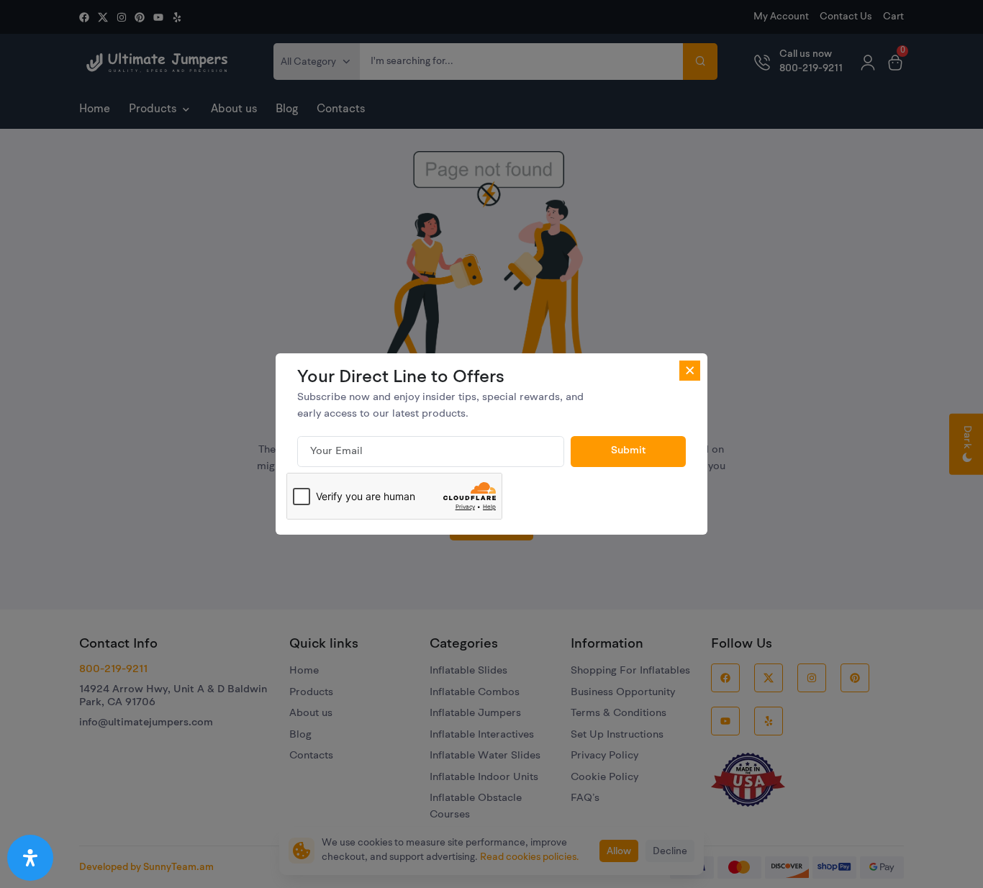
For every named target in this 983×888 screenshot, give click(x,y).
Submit (628, 450)
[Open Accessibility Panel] (30, 858)
